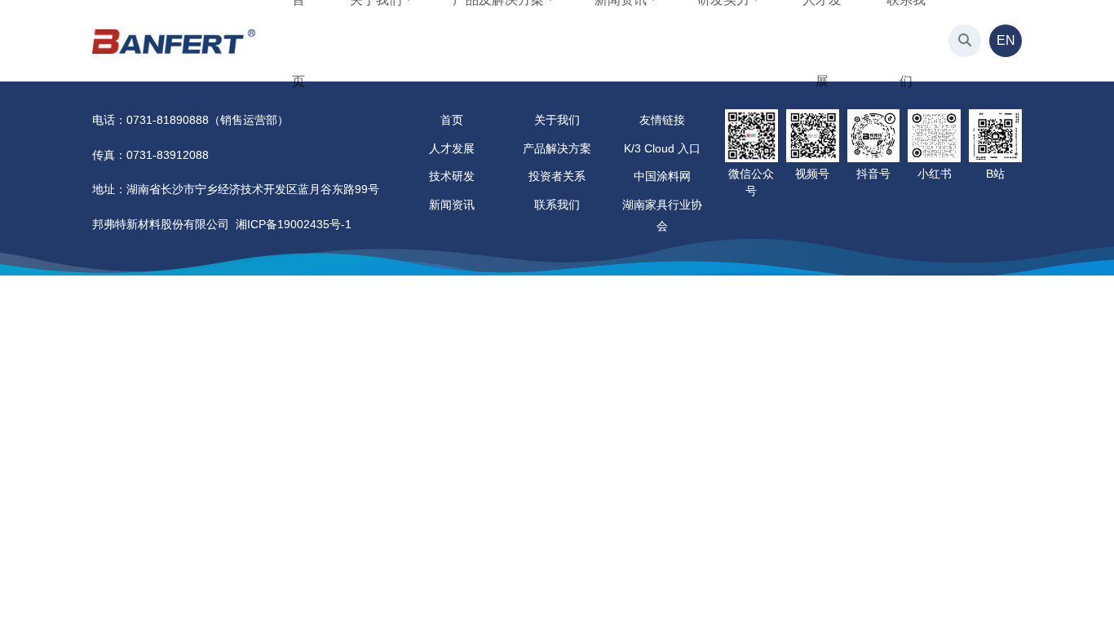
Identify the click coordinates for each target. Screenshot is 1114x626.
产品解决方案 (557, 148)
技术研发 (452, 176)
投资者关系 (557, 176)
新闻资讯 (452, 204)
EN (1006, 40)
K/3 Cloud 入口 (662, 148)
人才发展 (452, 148)
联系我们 (557, 204)
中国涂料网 (662, 176)
